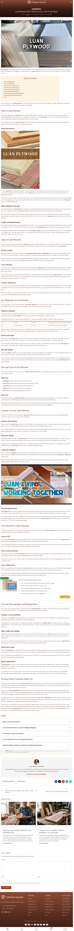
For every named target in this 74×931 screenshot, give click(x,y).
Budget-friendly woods (8, 781)
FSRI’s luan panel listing (60, 708)
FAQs (5, 97)
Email (38, 877)
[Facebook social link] (55, 781)
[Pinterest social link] (63, 781)
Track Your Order (49, 901)
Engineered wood (36, 9)
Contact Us (47, 899)
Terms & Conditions (44, 921)
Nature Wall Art (65, 901)
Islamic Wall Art (65, 899)
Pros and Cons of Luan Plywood (11, 87)
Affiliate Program (32, 904)
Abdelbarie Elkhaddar (34, 14)
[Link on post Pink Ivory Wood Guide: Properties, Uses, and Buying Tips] (18, 813)
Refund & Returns (49, 907)
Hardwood (5, 827)
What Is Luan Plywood (9, 81)
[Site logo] (36, 2)
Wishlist (30, 912)
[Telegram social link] (70, 781)
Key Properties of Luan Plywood (11, 85)
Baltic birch (20, 575)
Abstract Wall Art (66, 904)
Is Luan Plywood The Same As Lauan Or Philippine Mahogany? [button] (19, 728)
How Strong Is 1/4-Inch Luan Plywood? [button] (13, 734)
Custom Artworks (32, 901)
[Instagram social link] (4, 912)
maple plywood (64, 276)
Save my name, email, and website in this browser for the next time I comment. (22, 883)
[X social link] (59, 781)
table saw (9, 701)
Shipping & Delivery (49, 904)
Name (3, 877)
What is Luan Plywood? (26, 124)
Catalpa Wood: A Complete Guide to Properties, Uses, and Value (51, 831)
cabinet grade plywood (6, 431)
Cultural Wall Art (66, 909)
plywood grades (61, 232)
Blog (29, 915)
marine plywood (58, 559)
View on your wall (32, 909)
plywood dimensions (46, 655)
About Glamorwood (32, 907)
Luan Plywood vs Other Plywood (11, 91)
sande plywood (32, 673)
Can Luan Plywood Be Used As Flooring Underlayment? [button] (18, 739)
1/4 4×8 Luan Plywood (21, 520)
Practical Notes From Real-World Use (13, 95)
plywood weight (27, 331)
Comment (4, 860)
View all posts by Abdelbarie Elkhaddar (36, 774)
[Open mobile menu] (1, 2)
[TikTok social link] (10, 912)
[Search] (71, 2)
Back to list (36, 790)
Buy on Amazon (66, 596)
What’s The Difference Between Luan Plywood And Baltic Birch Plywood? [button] (22, 745)
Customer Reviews (49, 909)
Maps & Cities (65, 912)
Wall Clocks (64, 915)
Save (37, 187)
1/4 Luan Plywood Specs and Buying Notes (14, 93)
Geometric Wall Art (66, 907)
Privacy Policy (37, 921)
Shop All (30, 899)
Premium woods (21, 781)
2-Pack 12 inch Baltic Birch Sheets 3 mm (29, 580)
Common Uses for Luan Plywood (12, 89)
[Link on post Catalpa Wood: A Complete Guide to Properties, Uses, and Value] (54, 813)
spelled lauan (9, 115)
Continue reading (7, 843)
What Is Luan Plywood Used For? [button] (11, 722)
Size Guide (47, 912)
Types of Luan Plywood (9, 83)
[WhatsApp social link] (66, 781)
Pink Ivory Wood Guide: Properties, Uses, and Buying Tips (17, 831)
